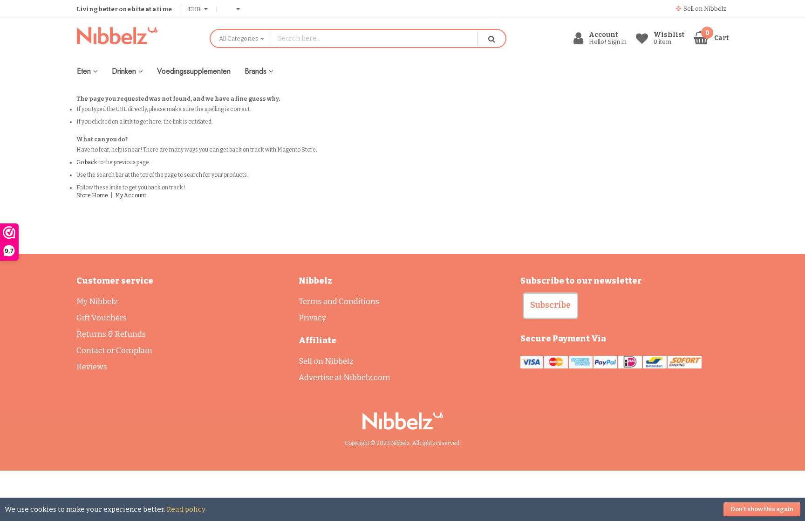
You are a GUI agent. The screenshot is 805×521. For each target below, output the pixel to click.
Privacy (312, 318)
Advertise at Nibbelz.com (344, 377)
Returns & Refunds (111, 334)
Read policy (186, 509)
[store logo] (136, 36)
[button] (550, 305)
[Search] (491, 38)
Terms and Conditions (339, 301)
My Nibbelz (97, 301)
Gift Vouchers (101, 318)
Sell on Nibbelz (326, 361)
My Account (130, 195)
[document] (402, 509)
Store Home (92, 195)
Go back (86, 162)
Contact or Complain (114, 350)
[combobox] (374, 38)
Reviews (91, 367)
